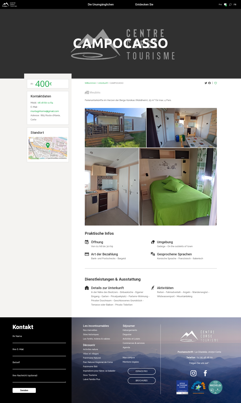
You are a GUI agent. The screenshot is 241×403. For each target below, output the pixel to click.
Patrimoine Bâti (90, 366)
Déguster (127, 334)
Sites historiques (91, 334)
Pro (220, 4)
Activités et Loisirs (131, 339)
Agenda (126, 347)
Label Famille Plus (91, 379)
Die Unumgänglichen (101, 4)
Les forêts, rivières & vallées (96, 339)
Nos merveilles (90, 330)
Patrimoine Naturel (92, 358)
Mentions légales (131, 362)
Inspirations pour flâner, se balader (99, 371)
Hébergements (130, 330)
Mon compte (129, 357)
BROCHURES (142, 380)
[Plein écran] (31, 140)
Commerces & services (134, 343)
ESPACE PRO (142, 371)
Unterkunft (103, 83)
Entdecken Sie (144, 4)
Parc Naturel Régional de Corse (98, 362)
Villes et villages (91, 354)
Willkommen (90, 83)
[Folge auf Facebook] (205, 373)
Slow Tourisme (90, 375)
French (235, 4)
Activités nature (90, 349)
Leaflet (42, 158)
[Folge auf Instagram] (193, 373)
